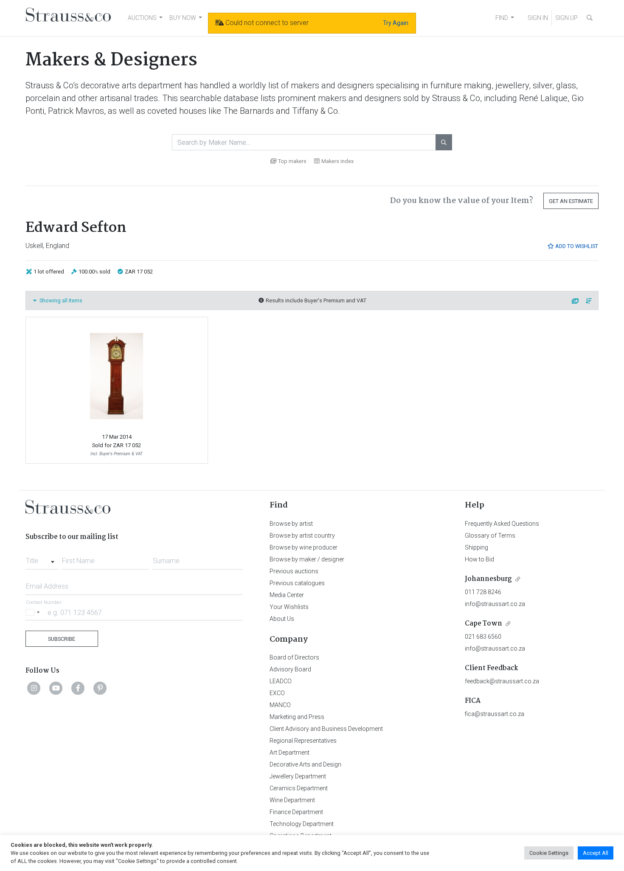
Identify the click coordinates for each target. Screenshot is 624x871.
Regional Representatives (303, 740)
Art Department (289, 752)
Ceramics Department (299, 788)
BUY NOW (182, 17)
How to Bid (479, 559)
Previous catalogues (297, 583)
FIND (501, 17)
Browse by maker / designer (307, 559)
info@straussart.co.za (495, 603)
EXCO (277, 693)
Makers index (337, 161)
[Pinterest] (100, 688)
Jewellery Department (298, 776)
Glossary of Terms (490, 535)
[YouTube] (56, 688)
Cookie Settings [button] (548, 853)
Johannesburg (488, 579)
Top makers (292, 161)
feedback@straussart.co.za (502, 681)
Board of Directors (294, 657)
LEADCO (281, 681)
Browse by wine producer (303, 547)
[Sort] (589, 301)
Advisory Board (290, 669)
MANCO (280, 705)
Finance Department (296, 812)
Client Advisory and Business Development (326, 728)
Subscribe (61, 639)
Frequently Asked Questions (502, 523)
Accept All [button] (595, 853)
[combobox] (41, 558)
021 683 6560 (483, 636)
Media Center (287, 595)
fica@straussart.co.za (494, 713)
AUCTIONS (142, 17)
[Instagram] (33, 688)
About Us (282, 618)
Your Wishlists (289, 606)
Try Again (395, 23)
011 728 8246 (483, 592)
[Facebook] (78, 688)
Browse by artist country (302, 535)
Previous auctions (294, 571)
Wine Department (292, 800)
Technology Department (302, 823)
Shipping (476, 547)
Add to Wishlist (576, 246)
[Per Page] (576, 301)
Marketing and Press (297, 716)
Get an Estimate (571, 201)
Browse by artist (291, 523)
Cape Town (483, 623)
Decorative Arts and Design (305, 764)
